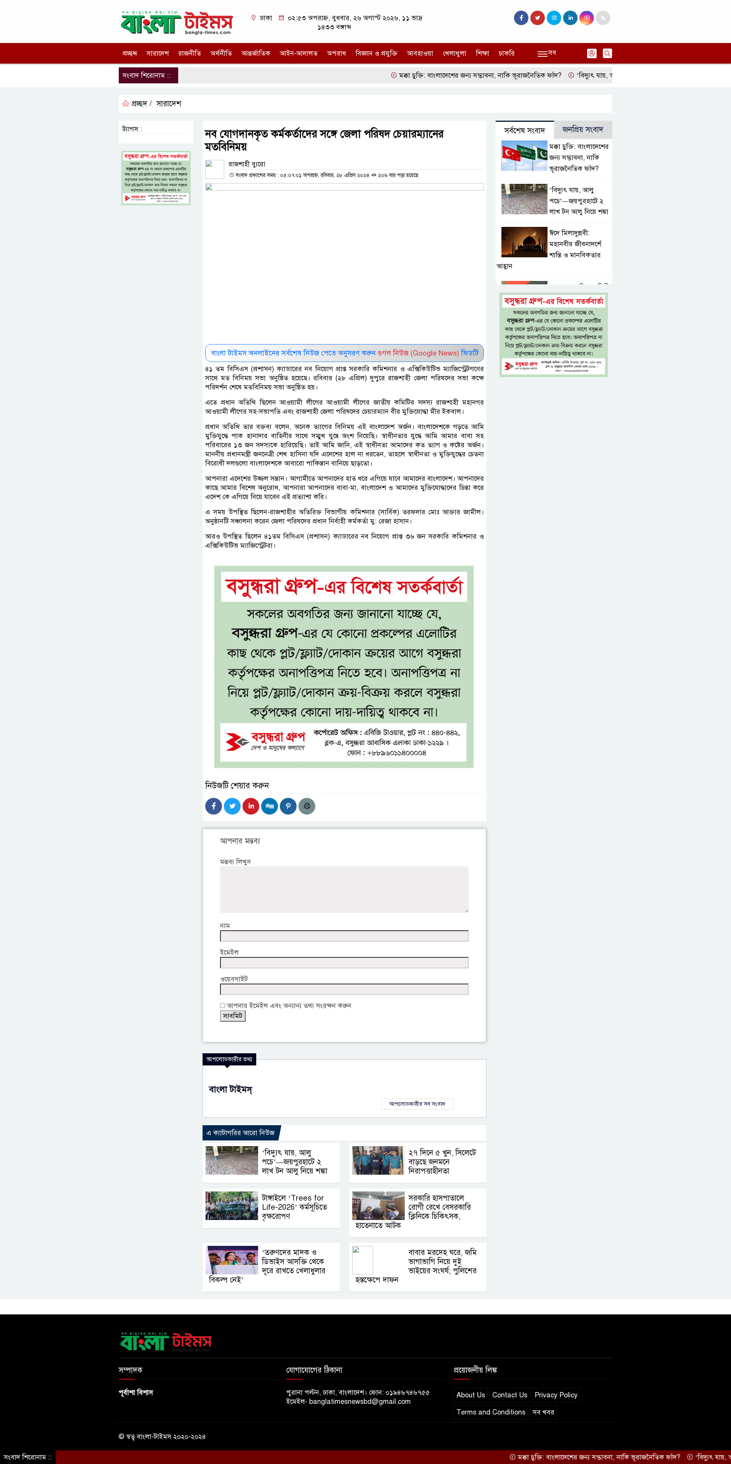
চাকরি (507, 53)
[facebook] (521, 18)
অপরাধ (336, 53)
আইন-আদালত (299, 53)
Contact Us (509, 1395)
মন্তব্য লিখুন (235, 862)
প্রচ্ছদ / (140, 103)
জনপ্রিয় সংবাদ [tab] (583, 129)
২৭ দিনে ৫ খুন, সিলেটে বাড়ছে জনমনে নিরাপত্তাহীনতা (442, 1162)
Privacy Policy (556, 1395)
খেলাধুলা (454, 53)
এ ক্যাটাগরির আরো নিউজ (240, 1133)
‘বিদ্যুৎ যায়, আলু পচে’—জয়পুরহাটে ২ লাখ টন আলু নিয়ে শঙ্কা (294, 1162)
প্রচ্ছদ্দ (130, 53)
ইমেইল (229, 952)
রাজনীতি (189, 53)
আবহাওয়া (420, 53)
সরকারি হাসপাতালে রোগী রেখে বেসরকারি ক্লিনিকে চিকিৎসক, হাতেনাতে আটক (413, 1211)
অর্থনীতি (221, 53)
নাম (225, 926)
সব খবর (543, 1412)
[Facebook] (213, 806)
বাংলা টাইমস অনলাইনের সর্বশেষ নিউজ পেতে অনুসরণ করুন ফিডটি (345, 353)
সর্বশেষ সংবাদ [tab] (524, 131)
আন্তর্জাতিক (255, 53)
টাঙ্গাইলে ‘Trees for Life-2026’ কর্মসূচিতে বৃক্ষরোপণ (294, 1207)
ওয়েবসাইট (234, 979)
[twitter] (537, 18)
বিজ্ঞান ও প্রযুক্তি (376, 53)
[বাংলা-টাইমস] (177, 21)
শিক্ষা (482, 53)
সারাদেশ (158, 53)
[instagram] (554, 18)
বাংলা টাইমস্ (230, 1089)
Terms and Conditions (490, 1412)
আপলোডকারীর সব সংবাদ (417, 1103)
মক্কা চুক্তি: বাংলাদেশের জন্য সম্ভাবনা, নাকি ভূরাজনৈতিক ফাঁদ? (444, 75)
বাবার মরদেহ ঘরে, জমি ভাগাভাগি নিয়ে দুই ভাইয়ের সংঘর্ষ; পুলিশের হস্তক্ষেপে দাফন (416, 1266)
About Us (470, 1395)
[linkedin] (570, 18)
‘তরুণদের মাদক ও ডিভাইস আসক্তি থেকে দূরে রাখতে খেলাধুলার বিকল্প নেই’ (267, 1266)
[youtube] (586, 18)
